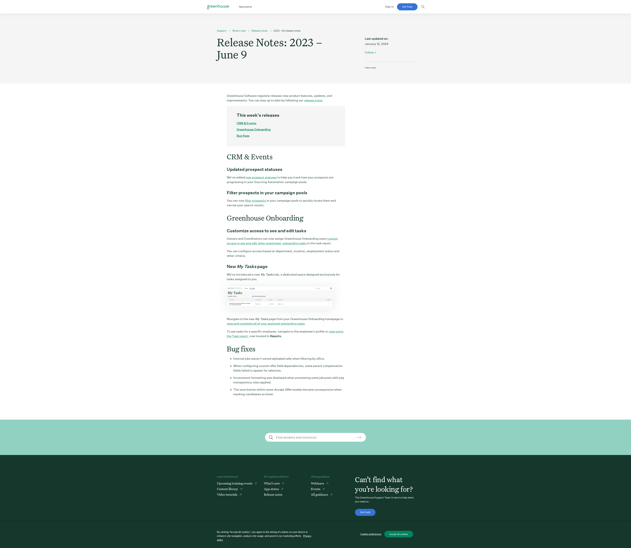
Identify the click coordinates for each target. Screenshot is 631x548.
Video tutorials (227, 494)
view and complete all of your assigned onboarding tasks (266, 323)
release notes (313, 100)
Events (316, 489)
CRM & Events (246, 123)
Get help (407, 6)
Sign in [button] (389, 6)
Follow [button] (369, 52)
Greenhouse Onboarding (254, 129)
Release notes (260, 30)
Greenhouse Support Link (218, 6)
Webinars (318, 483)
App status (272, 489)
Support (221, 30)
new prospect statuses (261, 177)
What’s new (239, 30)
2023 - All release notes (287, 30)
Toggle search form (423, 7)
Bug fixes (243, 135)
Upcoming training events (235, 483)
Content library (228, 489)
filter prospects (255, 200)
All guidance (320, 494)
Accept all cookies (398, 534)
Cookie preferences (370, 534)
